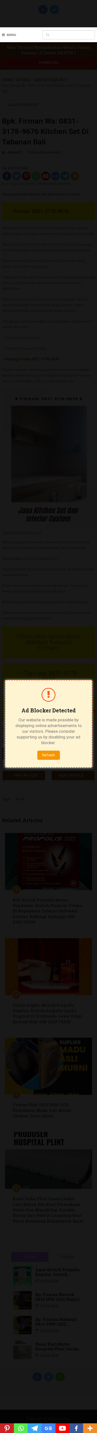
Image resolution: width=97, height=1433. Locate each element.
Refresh (48, 755)
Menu (11, 35)
